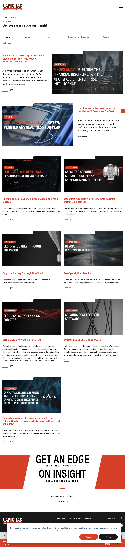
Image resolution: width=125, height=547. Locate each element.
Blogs (27, 37)
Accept (88, 537)
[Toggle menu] (121, 9)
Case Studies (75, 518)
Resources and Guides (78, 37)
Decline (108, 537)
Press (48, 37)
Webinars (6, 43)
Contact (111, 518)
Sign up (61, 501)
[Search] (122, 518)
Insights (6, 37)
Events (106, 37)
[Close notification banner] (122, 543)
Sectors (61, 518)
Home (4, 17)
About (100, 518)
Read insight (7, 90)
